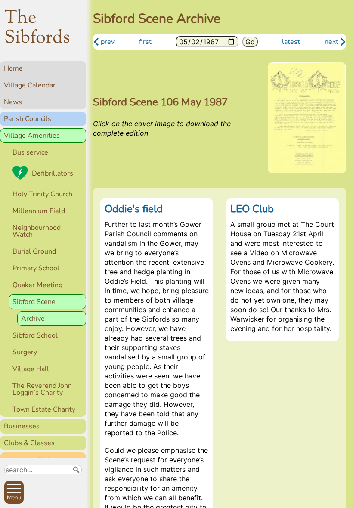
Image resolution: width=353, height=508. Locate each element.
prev (108, 41)
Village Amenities (32, 135)
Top (75, 497)
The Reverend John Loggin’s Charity (42, 389)
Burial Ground (34, 251)
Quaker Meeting (37, 285)
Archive (33, 318)
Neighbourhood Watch (36, 231)
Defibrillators (52, 173)
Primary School (35, 268)
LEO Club (252, 209)
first (145, 41)
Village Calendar (30, 85)
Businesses (22, 426)
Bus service (30, 152)
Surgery (24, 352)
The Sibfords (37, 28)
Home (13, 68)
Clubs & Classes (29, 443)
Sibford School (35, 335)
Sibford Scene (34, 302)
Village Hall (30, 369)
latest (291, 41)
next (331, 41)
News (13, 102)
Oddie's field (134, 209)
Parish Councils (27, 119)
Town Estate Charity (43, 409)
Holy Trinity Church (42, 194)
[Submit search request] (76, 469)
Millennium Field (38, 211)
